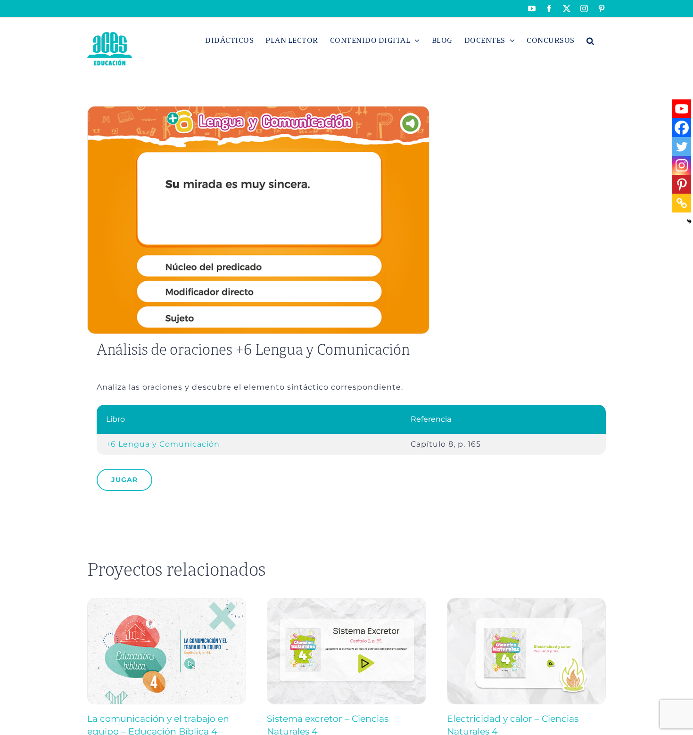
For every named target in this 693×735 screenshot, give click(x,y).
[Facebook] (681, 127)
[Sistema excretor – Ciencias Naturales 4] (346, 602)
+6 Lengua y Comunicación (163, 444)
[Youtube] (681, 108)
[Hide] (689, 221)
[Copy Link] (681, 203)
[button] (590, 40)
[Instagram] (681, 165)
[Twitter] (681, 146)
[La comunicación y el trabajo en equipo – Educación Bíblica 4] (166, 602)
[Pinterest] (681, 184)
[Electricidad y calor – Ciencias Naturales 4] (526, 602)
